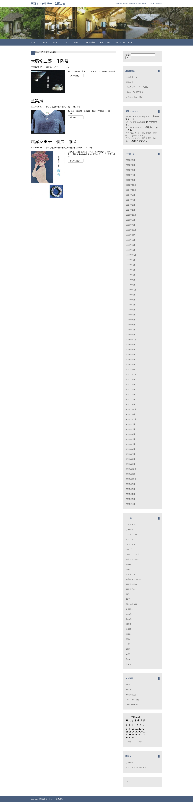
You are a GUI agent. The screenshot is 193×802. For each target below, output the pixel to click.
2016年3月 (130, 454)
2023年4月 (130, 225)
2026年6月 (130, 170)
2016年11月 (131, 414)
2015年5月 (130, 499)
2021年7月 (130, 265)
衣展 (68, 107)
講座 (128, 649)
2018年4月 (130, 354)
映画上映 (129, 609)
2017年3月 (130, 399)
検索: (127, 55)
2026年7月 (130, 165)
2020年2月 (130, 305)
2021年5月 (130, 275)
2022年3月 (130, 250)
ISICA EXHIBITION (134, 92)
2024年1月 (130, 210)
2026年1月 (130, 180)
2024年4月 (130, 200)
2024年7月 (130, 195)
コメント (67, 67)
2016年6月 (130, 439)
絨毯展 (129, 624)
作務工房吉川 (105, 42)
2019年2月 (130, 330)
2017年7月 (130, 379)
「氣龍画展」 (131, 524)
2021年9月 (130, 260)
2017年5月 (130, 389)
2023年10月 (131, 215)
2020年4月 (130, 300)
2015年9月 (130, 484)
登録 (128, 685)
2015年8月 (130, 489)
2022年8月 (130, 245)
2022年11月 (131, 235)
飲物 (128, 659)
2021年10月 (131, 255)
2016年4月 (130, 449)
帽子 (128, 594)
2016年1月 (130, 464)
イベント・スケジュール (123, 42)
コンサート (130, 544)
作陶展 (129, 564)
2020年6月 (130, 295)
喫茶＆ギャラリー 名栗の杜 (48, 3)
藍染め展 (129, 82)
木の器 (129, 614)
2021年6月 (130, 270)
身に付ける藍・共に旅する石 (137, 116)
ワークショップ (132, 554)
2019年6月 (130, 320)
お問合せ (77, 42)
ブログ (54, 42)
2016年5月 (130, 444)
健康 (128, 569)
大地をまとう (131, 77)
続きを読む (75, 76)
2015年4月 (130, 504)
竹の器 (129, 619)
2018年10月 (131, 339)
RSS (128, 782)
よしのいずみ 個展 (134, 97)
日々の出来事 (131, 604)
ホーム (33, 42)
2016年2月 (130, 459)
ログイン (129, 690)
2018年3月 (130, 359)
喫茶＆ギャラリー (53, 67)
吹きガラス (130, 574)
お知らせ (49, 107)
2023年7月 (130, 220)
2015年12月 (131, 469)
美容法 (129, 634)
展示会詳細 (70, 148)
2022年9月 (130, 240)
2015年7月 (130, 494)
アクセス (65, 42)
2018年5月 (130, 349)
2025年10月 (131, 185)
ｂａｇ (129, 664)
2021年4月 (130, 280)
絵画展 (79, 148)
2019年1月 (130, 334)
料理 (128, 599)
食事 (128, 654)
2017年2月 (130, 404)
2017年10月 (131, 374)
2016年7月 (130, 434)
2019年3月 (130, 325)
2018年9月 (130, 344)
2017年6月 (130, 384)
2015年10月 (131, 479)
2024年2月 (130, 205)
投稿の (131, 695)
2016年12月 (131, 409)
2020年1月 (130, 310)
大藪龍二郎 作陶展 (50, 61)
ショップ (44, 42)
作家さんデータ (132, 559)
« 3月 (128, 742)
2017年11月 (131, 369)
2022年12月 (131, 230)
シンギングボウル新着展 (135, 122)
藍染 (128, 639)
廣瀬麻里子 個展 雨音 (54, 141)
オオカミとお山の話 (133, 127)
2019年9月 (130, 315)
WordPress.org (132, 704)
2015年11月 (131, 474)
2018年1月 (130, 364)
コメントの (132, 699)
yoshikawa (136, 135)
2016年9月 (130, 424)
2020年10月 (131, 290)
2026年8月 (130, 160)
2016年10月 (131, 419)
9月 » (140, 742)
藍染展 (37, 100)
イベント (129, 539)
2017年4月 (130, 394)
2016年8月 (130, 429)
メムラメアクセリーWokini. (137, 87)
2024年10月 (131, 190)
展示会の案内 (90, 42)
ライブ (129, 549)
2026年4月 (130, 175)
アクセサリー (131, 534)
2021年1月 (130, 285)
